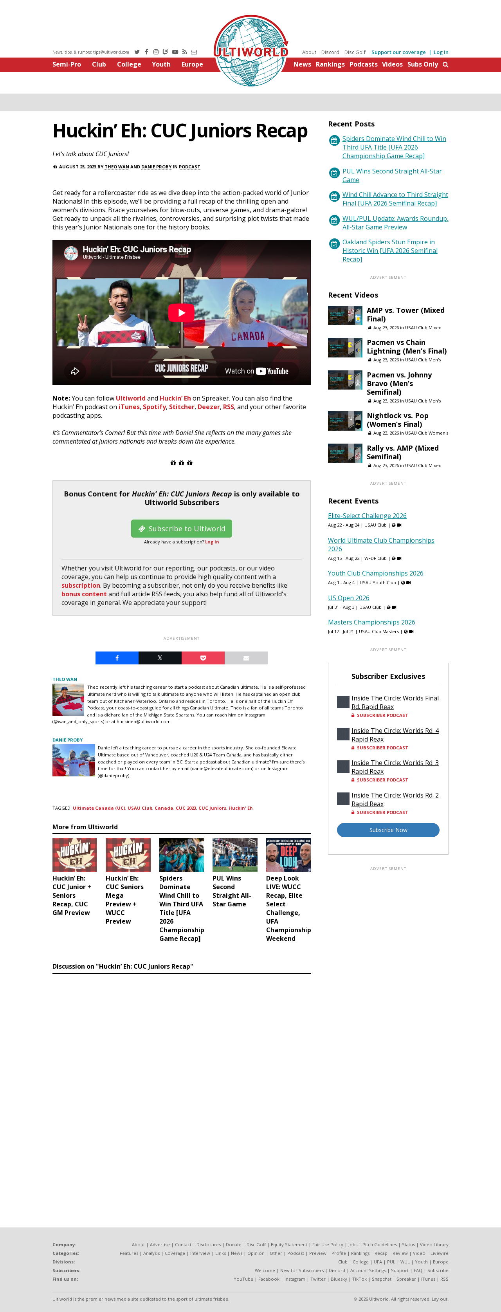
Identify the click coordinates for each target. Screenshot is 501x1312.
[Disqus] (181, 1084)
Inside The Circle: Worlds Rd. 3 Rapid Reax (395, 767)
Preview (317, 1253)
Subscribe (438, 1270)
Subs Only (422, 64)
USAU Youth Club (378, 582)
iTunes (129, 406)
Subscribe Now (388, 830)
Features (129, 1253)
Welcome (265, 1270)
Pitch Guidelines (379, 1244)
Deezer (209, 406)
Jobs (352, 1244)
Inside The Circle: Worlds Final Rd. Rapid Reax (395, 702)
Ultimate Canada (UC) (99, 808)
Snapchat (381, 1279)
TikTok (359, 1279)
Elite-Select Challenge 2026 (367, 515)
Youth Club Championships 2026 (376, 573)
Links (220, 1253)
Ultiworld (131, 398)
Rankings (330, 64)
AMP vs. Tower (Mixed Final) (406, 314)
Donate (233, 1244)
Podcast (189, 167)
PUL (391, 1262)
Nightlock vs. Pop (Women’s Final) (398, 420)
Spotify (154, 406)
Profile (339, 1253)
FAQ (418, 1270)
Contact (183, 1244)
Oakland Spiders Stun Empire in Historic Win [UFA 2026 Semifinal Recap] (390, 250)
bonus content (84, 594)
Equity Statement (289, 1244)
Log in (441, 52)
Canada (164, 808)
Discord (330, 52)
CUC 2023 (186, 808)
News (302, 64)
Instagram (295, 1279)
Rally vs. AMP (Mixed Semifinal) (403, 452)
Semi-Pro (66, 64)
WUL (405, 1262)
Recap (381, 1253)
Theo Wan (117, 167)
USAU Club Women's (426, 433)
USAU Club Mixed (423, 327)
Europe (192, 64)
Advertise (160, 1244)
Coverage (175, 1253)
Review (400, 1253)
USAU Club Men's (423, 360)
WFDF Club (375, 558)
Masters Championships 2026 (371, 622)
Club (99, 64)
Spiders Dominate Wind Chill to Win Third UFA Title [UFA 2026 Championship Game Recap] (394, 147)
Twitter (318, 1279)
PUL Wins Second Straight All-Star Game (392, 175)
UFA (378, 1262)
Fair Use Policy (327, 1244)
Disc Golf (355, 52)
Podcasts (364, 64)
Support (400, 1270)
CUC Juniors (212, 808)
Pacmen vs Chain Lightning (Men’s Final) (407, 346)
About (309, 52)
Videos (392, 64)
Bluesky (339, 1279)
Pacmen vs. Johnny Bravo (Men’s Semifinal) (399, 383)
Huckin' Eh (241, 808)
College (129, 64)
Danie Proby (156, 167)
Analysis (151, 1253)
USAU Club (140, 808)
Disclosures (208, 1244)
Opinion (256, 1253)
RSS (228, 406)
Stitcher (182, 406)
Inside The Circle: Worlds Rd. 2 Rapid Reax (395, 799)
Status (408, 1244)
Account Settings (368, 1270)
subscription (80, 585)
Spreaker (406, 1279)
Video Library (434, 1244)
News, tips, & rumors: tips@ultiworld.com (90, 52)
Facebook (268, 1279)
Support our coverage (398, 52)
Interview (200, 1253)
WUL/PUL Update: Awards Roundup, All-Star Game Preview (395, 222)
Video (419, 1253)
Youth (161, 64)
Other (276, 1253)
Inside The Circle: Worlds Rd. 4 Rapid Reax (395, 735)
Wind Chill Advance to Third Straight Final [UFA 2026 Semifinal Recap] (395, 199)
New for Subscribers (302, 1270)
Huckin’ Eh (175, 398)
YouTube (243, 1279)
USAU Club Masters (379, 631)
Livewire (440, 1253)
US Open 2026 (348, 598)
